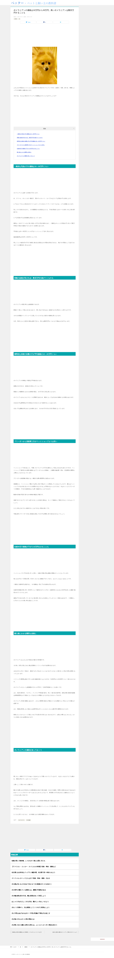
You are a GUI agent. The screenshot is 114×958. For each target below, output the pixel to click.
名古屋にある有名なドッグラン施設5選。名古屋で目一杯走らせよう (33, 872)
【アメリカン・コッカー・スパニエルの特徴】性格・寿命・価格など (34, 866)
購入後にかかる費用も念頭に (24, 152)
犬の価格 (28, 820)
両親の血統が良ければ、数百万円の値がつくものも (30, 137)
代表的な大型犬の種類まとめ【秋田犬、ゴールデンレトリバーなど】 (27, 932)
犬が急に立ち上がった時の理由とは (23, 919)
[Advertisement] (45, 36)
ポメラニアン (21, 820)
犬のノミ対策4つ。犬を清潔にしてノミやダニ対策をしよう (31, 907)
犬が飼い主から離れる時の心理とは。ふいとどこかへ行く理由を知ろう (34, 925)
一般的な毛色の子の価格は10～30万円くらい (28, 134)
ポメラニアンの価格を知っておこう (26, 155)
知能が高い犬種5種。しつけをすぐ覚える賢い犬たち (28, 861)
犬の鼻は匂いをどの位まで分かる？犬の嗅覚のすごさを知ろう (32, 884)
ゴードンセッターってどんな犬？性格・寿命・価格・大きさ (31, 878)
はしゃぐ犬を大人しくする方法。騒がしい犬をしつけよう (30, 901)
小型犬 (15, 18)
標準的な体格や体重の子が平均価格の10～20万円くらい (31, 141)
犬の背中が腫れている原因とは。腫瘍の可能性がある (29, 890)
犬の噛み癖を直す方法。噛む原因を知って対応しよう (29, 896)
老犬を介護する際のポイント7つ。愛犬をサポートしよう (65, 932)
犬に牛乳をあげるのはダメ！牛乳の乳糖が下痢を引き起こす (31, 913)
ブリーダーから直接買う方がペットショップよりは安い (31, 145)
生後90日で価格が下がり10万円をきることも (28, 148)
